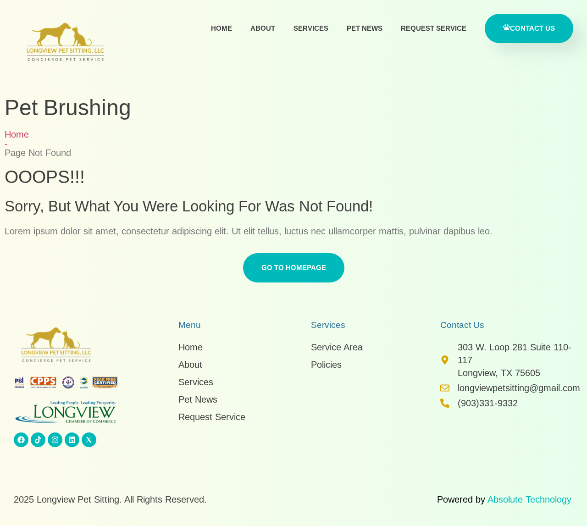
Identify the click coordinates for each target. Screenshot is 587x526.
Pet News (364, 28)
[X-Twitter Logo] (89, 439)
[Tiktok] (38, 439)
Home (221, 28)
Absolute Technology (529, 499)
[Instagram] (55, 439)
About (262, 28)
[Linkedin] (72, 439)
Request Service (433, 28)
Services (311, 28)
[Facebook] (21, 439)
